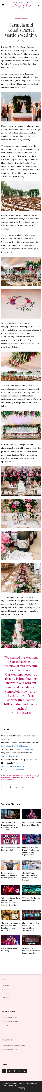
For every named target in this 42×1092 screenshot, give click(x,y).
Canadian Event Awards (10, 1017)
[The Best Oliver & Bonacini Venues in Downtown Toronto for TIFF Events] (10, 814)
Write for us (6, 993)
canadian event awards (14, 776)
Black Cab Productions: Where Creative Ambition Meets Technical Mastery (31, 926)
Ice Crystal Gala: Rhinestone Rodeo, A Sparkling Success (9, 875)
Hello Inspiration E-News (10, 1049)
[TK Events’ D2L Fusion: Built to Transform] (31, 890)
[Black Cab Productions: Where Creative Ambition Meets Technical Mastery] (31, 915)
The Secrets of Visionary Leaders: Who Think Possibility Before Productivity (10, 926)
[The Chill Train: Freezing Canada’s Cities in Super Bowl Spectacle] (31, 865)
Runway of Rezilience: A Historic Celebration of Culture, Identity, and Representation (31, 851)
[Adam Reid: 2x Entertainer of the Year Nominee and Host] (31, 940)
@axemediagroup (9, 756)
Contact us (5, 985)
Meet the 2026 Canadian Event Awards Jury (10, 849)
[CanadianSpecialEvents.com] (21, 5)
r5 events (30, 778)
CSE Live (5, 1025)
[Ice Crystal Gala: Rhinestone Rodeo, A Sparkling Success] (10, 865)
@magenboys (32, 759)
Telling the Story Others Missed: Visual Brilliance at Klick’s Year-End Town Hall (10, 901)
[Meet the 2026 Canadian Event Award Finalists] (31, 814)
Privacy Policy (6, 997)
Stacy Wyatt (22, 41)
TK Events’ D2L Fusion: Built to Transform (31, 899)
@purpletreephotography (12, 766)
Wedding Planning (21, 18)
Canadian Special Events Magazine (13, 1045)
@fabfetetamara (24, 746)
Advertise (5, 989)
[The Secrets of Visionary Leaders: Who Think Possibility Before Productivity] (10, 915)
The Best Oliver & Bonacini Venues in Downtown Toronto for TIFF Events (10, 826)
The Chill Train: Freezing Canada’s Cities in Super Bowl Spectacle (29, 876)
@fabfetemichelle (8, 746)
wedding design (7, 780)
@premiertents (26, 749)
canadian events (30, 776)
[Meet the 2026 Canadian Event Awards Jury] (10, 839)
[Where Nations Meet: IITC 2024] (10, 940)
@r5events (5, 739)
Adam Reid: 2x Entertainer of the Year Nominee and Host (31, 950)
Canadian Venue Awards (10, 1021)
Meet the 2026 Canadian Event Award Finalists (31, 823)
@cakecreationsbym (15, 770)
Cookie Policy (13, 1085)
